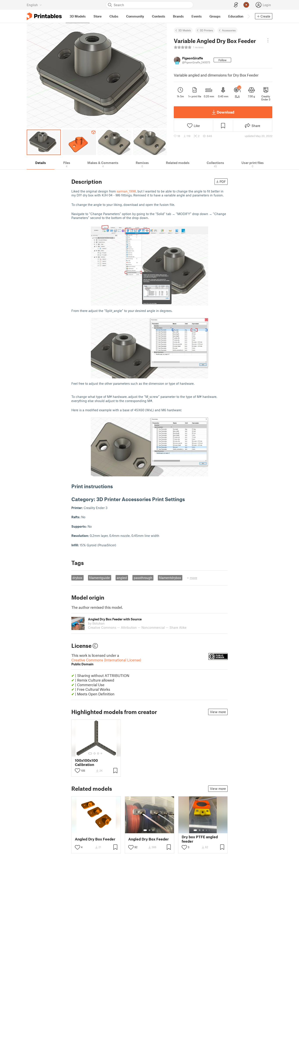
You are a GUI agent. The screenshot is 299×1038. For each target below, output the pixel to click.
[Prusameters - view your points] (246, 5)
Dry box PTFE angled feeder (200, 839)
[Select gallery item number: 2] (94, 753)
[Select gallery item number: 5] (210, 830)
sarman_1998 (126, 191)
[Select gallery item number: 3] (98, 753)
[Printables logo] (44, 16)
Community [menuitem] (135, 16)
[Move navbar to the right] (248, 16)
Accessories (229, 30)
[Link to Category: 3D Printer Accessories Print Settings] (188, 499)
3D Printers (206, 30)
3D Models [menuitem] (78, 16)
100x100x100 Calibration (86, 762)
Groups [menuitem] (214, 16)
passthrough (143, 578)
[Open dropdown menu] (268, 40)
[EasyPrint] (236, 5)
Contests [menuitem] (158, 16)
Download (225, 112)
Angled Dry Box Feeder (95, 839)
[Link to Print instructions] (116, 486)
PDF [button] (223, 181)
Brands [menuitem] (178, 16)
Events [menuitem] (197, 16)
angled (122, 578)
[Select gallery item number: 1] (90, 753)
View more (218, 712)
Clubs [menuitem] (113, 16)
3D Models (184, 30)
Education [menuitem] (235, 16)
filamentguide (99, 578)
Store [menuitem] (97, 16)
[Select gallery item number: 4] (101, 753)
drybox (77, 578)
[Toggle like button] (77, 770)
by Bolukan (96, 623)
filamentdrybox (170, 578)
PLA (237, 96)
